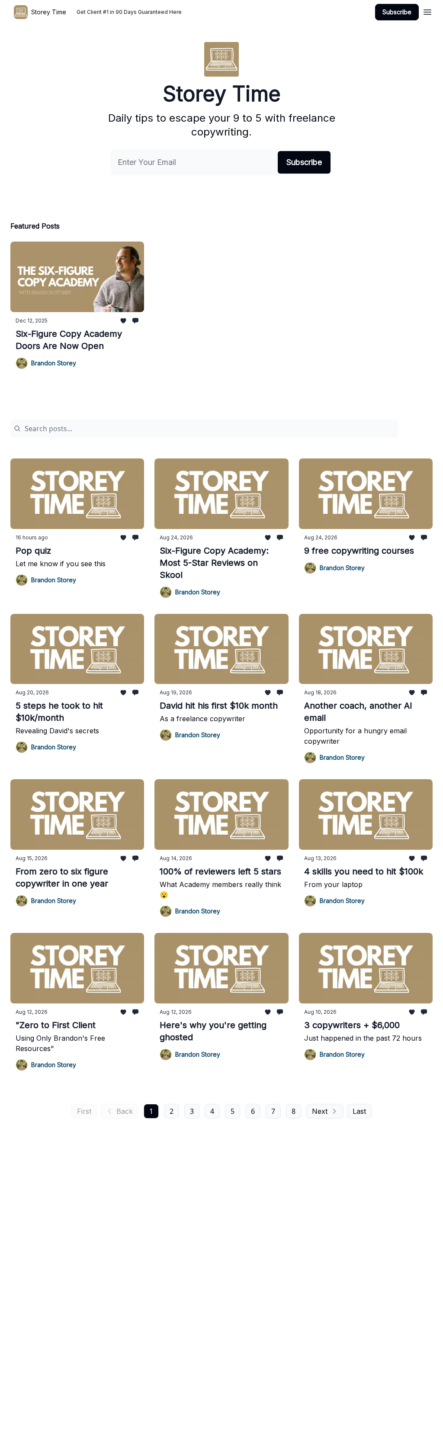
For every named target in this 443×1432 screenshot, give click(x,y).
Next (319, 1111)
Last (359, 1111)
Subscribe (396, 12)
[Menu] (427, 10)
